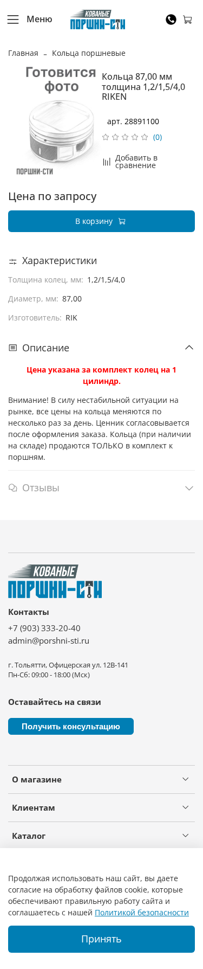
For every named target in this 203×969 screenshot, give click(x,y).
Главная (23, 53)
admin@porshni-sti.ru (48, 640)
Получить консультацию (71, 726)
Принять (101, 938)
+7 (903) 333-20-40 (44, 628)
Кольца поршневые (89, 53)
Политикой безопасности (142, 912)
